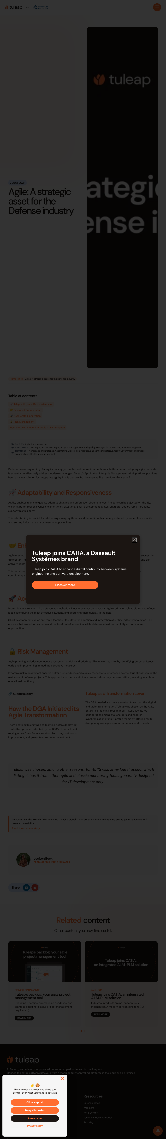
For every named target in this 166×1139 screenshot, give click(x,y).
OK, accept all (34, 1102)
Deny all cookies (35, 1110)
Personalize (35, 1118)
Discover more (65, 585)
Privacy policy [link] (34, 1125)
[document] (83, 569)
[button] (134, 540)
